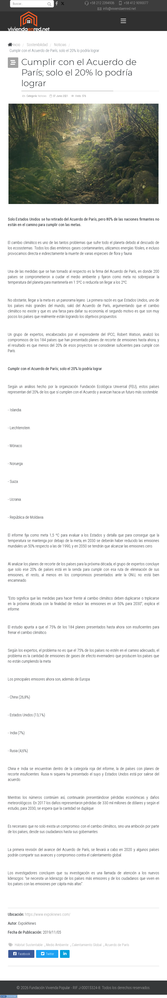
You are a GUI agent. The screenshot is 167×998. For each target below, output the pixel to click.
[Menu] (123, 21)
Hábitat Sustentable (29, 945)
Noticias (42, 96)
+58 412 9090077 (136, 3)
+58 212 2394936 (102, 3)
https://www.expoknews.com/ (47, 914)
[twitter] (62, 3)
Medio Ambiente (57, 945)
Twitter (49, 954)
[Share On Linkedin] (65, 954)
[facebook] (56, 3)
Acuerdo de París (117, 945)
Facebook (23, 954)
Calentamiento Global (87, 945)
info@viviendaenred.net (119, 9)
